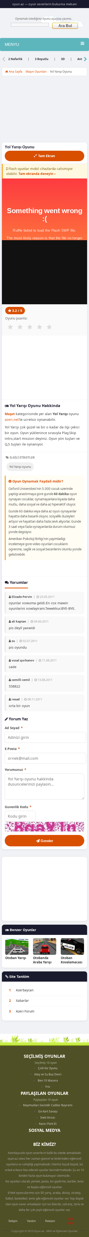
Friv (47, 1087)
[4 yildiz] (39, 327)
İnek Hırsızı (47, 1117)
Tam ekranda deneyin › (37, 173)
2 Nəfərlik (15, 59)
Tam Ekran (46, 156)
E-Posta (12, 748)
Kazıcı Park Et (47, 1124)
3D (63, 59)
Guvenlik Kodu (18, 807)
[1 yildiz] (10, 327)
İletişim (13, 1221)
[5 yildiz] (49, 327)
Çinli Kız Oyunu (47, 1068)
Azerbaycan (24, 990)
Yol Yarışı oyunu (20, 466)
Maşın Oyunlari (36, 72)
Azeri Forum (25, 1011)
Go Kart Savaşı (47, 1111)
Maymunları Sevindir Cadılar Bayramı (47, 1105)
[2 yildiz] (20, 327)
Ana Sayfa (15, 72)
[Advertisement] (44, 110)
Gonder (46, 841)
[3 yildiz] (29, 327)
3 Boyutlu (41, 59)
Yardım (31, 1221)
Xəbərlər (22, 1000)
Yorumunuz (15, 769)
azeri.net (12, 419)
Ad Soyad (14, 728)
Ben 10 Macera (48, 1080)
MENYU (12, 44)
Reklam (50, 1221)
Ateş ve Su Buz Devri (47, 1074)
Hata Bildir (70, 1220)
